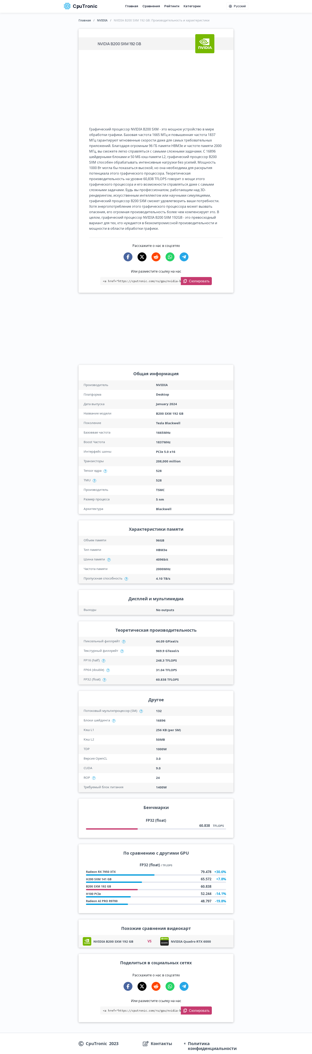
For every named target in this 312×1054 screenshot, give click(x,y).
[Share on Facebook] (128, 256)
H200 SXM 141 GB (98, 879)
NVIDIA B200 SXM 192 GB (113, 941)
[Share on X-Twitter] (142, 256)
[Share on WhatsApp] (170, 256)
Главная (131, 6)
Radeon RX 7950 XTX (101, 872)
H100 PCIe (93, 894)
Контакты (161, 1043)
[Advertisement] (156, 88)
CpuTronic (84, 6)
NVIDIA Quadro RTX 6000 (191, 941)
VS (150, 941)
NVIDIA (102, 20)
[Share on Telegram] (184, 256)
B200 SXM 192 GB (98, 886)
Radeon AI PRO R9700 (102, 901)
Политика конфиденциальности (212, 1046)
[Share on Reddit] (156, 256)
